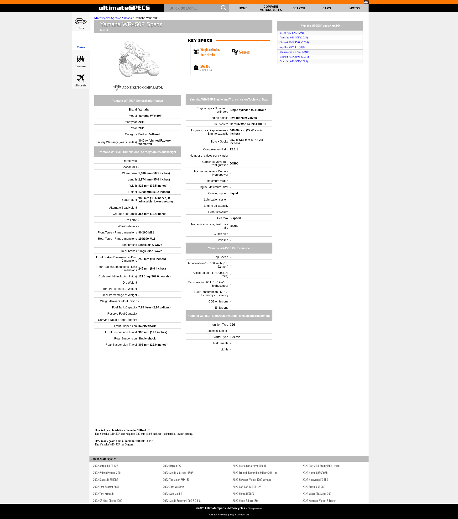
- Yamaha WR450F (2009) (293, 61)
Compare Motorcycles (271, 8)
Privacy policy (227, 514)
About (214, 514)
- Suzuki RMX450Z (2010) (294, 42)
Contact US (243, 514)
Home (243, 8)
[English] (366, 2)
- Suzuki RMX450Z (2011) (294, 56)
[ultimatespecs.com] (124, 7)
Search (299, 8)
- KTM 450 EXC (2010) (292, 32)
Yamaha (127, 18)
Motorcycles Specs (106, 18)
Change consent (255, 508)
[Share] (453, 136)
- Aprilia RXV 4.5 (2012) (293, 47)
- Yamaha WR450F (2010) (293, 37)
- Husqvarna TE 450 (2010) (294, 51)
